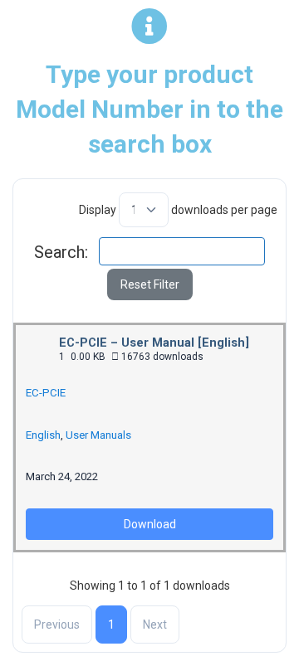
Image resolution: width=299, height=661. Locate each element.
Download (150, 524)
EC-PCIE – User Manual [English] (154, 342)
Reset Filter (149, 284)
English (43, 435)
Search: (61, 252)
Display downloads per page (178, 209)
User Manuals (98, 435)
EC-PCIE (46, 392)
